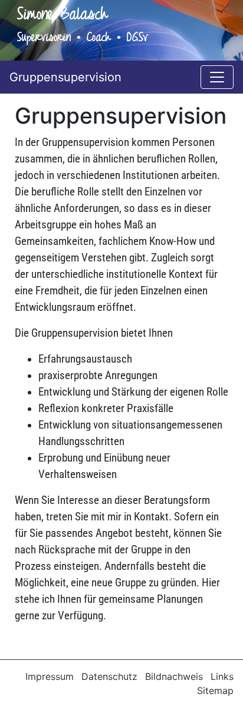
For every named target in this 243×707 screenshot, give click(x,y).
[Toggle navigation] (217, 77)
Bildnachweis (175, 676)
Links (222, 676)
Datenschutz (110, 676)
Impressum (51, 676)
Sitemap (215, 690)
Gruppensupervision (65, 77)
